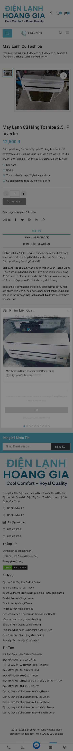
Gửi (36, 417)
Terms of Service (34, 408)
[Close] (68, 318)
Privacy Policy (57, 404)
